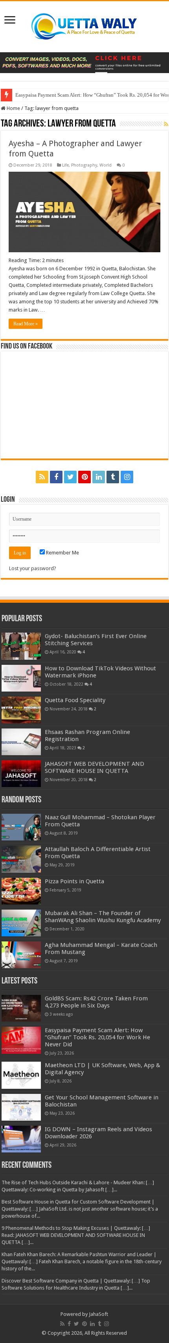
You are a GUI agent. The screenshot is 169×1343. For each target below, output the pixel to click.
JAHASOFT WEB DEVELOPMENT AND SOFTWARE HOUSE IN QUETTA (94, 767)
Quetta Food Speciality (75, 700)
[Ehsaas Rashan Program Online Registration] (21, 741)
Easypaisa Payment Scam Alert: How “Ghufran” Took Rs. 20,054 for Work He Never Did (97, 1037)
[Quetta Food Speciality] (21, 710)
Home (13, 108)
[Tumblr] (113, 477)
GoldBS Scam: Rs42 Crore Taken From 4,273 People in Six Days (96, 1002)
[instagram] (127, 477)
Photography (84, 165)
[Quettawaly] (84, 25)
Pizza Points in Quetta (74, 881)
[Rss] (42, 477)
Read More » (25, 324)
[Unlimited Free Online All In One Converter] (84, 62)
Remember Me (62, 553)
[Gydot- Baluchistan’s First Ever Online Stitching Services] (21, 646)
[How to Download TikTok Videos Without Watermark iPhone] (21, 678)
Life (65, 165)
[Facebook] (56, 477)
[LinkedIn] (98, 477)
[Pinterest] (84, 477)
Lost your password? (32, 568)
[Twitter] (70, 477)
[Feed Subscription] (166, 124)
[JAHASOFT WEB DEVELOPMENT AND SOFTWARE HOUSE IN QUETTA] (21, 773)
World (105, 165)
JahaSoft (98, 1314)
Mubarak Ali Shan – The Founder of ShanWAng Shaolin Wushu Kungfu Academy (103, 917)
